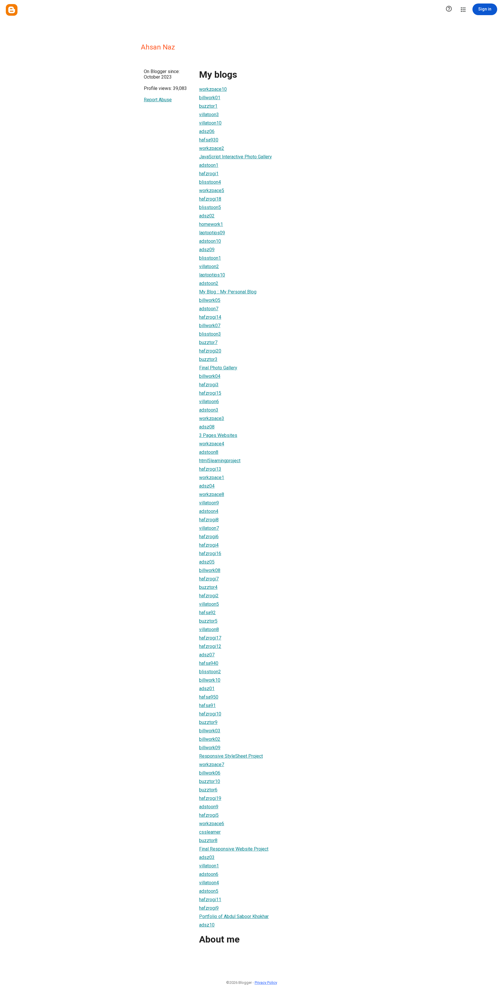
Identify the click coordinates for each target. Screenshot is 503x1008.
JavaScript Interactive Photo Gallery (235, 157)
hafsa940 (208, 663)
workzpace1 (211, 477)
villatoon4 (209, 882)
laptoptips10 (212, 275)
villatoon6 (209, 401)
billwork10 (209, 680)
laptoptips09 (212, 232)
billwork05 (209, 300)
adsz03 (207, 857)
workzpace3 (211, 418)
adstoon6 (208, 874)
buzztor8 (208, 840)
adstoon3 (208, 410)
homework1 (211, 224)
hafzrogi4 (209, 545)
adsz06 (207, 131)
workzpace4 (211, 444)
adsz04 (207, 486)
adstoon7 (208, 308)
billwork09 (209, 747)
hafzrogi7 (209, 579)
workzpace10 (213, 89)
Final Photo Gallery (218, 368)
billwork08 (209, 570)
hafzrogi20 (210, 351)
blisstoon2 (210, 671)
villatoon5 (209, 604)
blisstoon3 (210, 334)
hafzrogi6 (209, 536)
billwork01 (209, 97)
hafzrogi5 (209, 815)
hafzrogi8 (209, 519)
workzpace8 (211, 494)
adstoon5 (208, 891)
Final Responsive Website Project (233, 849)
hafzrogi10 (210, 714)
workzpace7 (211, 764)
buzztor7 (208, 342)
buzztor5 (208, 621)
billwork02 (209, 739)
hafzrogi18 (210, 199)
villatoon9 (209, 503)
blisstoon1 (210, 258)
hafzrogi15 (210, 393)
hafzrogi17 (210, 638)
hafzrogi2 (209, 595)
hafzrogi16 (210, 553)
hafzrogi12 (210, 646)
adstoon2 (208, 283)
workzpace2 (211, 148)
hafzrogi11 (210, 899)
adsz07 (207, 655)
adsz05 (207, 562)
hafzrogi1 (209, 173)
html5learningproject (219, 460)
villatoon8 (209, 629)
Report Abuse (158, 99)
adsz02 (207, 216)
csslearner (210, 832)
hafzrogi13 (210, 469)
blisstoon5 (210, 207)
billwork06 (209, 773)
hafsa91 (207, 705)
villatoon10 (210, 123)
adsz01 (207, 688)
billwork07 (209, 325)
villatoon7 (209, 528)
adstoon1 (208, 165)
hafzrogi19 (210, 798)
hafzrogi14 (210, 317)
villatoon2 (209, 266)
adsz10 (207, 925)
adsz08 (207, 427)
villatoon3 (209, 114)
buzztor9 (208, 722)
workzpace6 (211, 823)
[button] (449, 9)
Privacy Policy (266, 982)
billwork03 (209, 731)
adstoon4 (208, 511)
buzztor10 (209, 781)
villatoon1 (209, 866)
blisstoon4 (210, 182)
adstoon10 (210, 241)
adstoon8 (208, 452)
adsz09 (207, 249)
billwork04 (209, 376)
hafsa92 (207, 612)
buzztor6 (208, 790)
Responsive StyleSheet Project (231, 756)
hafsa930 (208, 140)
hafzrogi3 (209, 384)
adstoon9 (208, 806)
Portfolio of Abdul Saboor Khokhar (234, 916)
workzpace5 (211, 190)
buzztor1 (208, 106)
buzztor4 (208, 587)
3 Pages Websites (218, 435)
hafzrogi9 (209, 908)
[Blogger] (11, 10)
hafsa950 (208, 697)
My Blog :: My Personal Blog (227, 292)
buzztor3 (208, 359)
